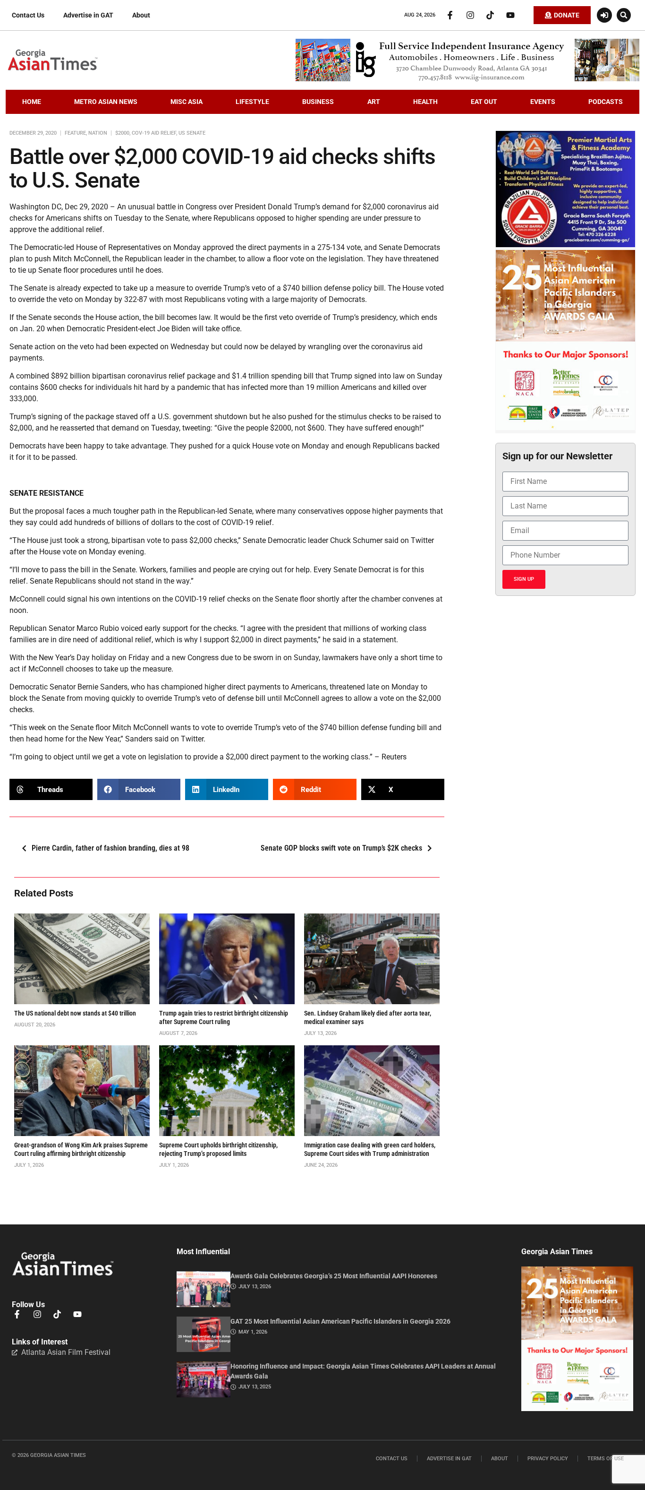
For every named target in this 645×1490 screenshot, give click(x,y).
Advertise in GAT (88, 15)
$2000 (122, 133)
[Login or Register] (604, 15)
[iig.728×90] (467, 79)
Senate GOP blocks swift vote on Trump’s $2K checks (341, 848)
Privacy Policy (547, 1459)
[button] (624, 15)
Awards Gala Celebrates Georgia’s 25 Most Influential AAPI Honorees (333, 1276)
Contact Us (28, 15)
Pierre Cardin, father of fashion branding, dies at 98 (110, 848)
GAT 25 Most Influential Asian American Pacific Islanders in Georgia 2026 (340, 1321)
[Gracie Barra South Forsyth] (565, 245)
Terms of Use (605, 1459)
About (141, 15)
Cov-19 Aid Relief (154, 133)
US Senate (191, 133)
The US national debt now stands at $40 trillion (75, 1013)
